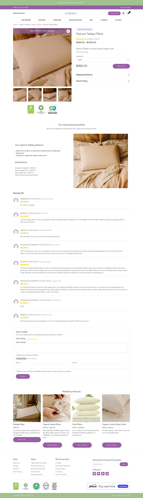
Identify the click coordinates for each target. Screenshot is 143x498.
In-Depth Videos (60, 469)
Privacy (114, 495)
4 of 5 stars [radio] (35, 339)
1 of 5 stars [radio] (28, 339)
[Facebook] (94, 473)
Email (75, 362)
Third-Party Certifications (63, 466)
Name (18, 362)
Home (15, 24)
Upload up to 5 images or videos (27, 355)
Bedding (15, 466)
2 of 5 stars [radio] (30, 339)
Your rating (21, 338)
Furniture (16, 469)
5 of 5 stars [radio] (37, 339)
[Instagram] (98, 473)
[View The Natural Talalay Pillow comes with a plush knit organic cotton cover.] (35, 95)
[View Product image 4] (65, 95)
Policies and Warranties (38, 469)
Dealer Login (126, 495)
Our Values (58, 472)
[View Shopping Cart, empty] (128, 13)
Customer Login (125, 7)
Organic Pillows (36, 24)
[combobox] (103, 60)
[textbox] (102, 60)
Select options (52, 445)
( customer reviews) (92, 39)
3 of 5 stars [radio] (32, 339)
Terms (119, 495)
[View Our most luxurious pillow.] (50, 95)
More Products (17, 472)
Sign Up (124, 464)
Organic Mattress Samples (39, 463)
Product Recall (35, 472)
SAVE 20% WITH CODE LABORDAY (71, 3)
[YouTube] (102, 473)
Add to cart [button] (22, 439)
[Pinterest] (107, 473)
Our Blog (58, 463)
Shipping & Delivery (37, 474)
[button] (114, 13)
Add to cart (121, 66)
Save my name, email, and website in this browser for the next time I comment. (44, 371)
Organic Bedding (24, 24)
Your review (21, 342)
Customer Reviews (61, 474)
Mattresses (16, 463)
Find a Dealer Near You (38, 466)
